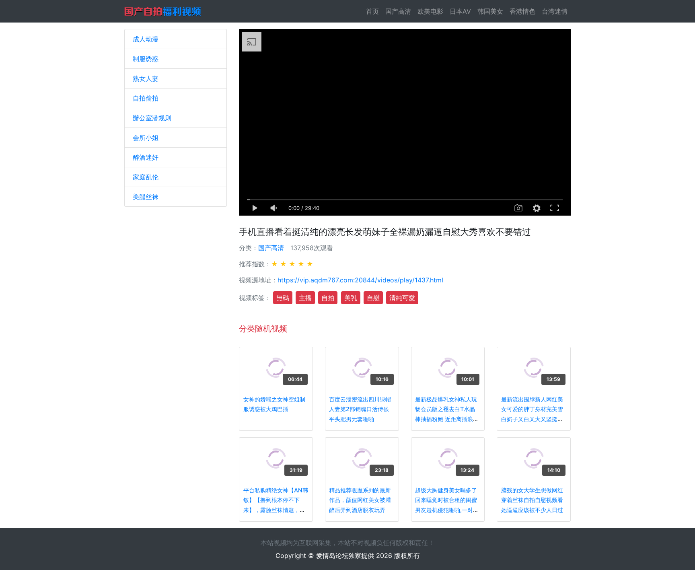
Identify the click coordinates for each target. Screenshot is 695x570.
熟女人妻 (145, 78)
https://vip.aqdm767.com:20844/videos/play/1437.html (360, 280)
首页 (374, 11)
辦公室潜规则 (152, 118)
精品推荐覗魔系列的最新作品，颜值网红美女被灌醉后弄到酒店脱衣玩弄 (360, 500)
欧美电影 (430, 11)
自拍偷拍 (145, 98)
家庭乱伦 (145, 177)
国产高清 (398, 11)
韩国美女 (490, 11)
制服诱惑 (145, 59)
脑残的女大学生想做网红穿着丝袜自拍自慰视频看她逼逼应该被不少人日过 (532, 500)
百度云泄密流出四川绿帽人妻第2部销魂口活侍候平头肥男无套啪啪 (360, 409)
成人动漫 (145, 39)
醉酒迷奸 (145, 157)
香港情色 (522, 11)
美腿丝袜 (145, 197)
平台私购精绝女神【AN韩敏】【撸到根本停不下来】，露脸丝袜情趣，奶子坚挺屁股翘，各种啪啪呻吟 (275, 510)
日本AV (460, 11)
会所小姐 (145, 138)
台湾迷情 (555, 11)
